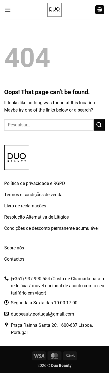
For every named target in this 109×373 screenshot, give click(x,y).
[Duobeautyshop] (54, 10)
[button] (7, 10)
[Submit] (99, 124)
